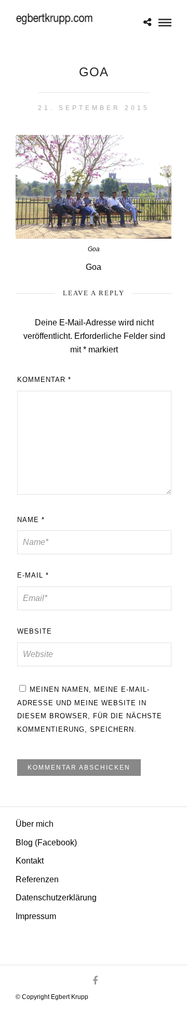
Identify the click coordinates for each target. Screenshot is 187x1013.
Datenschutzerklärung (56, 897)
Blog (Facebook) (46, 842)
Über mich (35, 823)
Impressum (36, 916)
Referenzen (37, 879)
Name (31, 520)
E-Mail (33, 575)
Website (34, 631)
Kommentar (44, 380)
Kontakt (30, 860)
